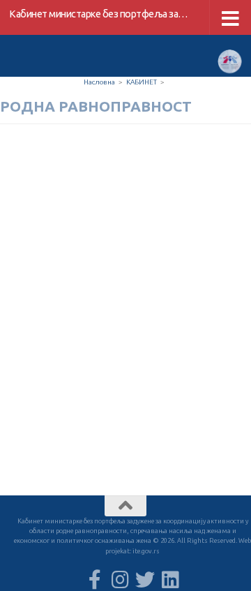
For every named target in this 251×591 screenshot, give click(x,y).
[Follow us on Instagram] (120, 580)
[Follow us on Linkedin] (170, 580)
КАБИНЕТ (141, 82)
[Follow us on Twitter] (145, 580)
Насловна (99, 82)
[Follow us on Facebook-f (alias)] (95, 580)
